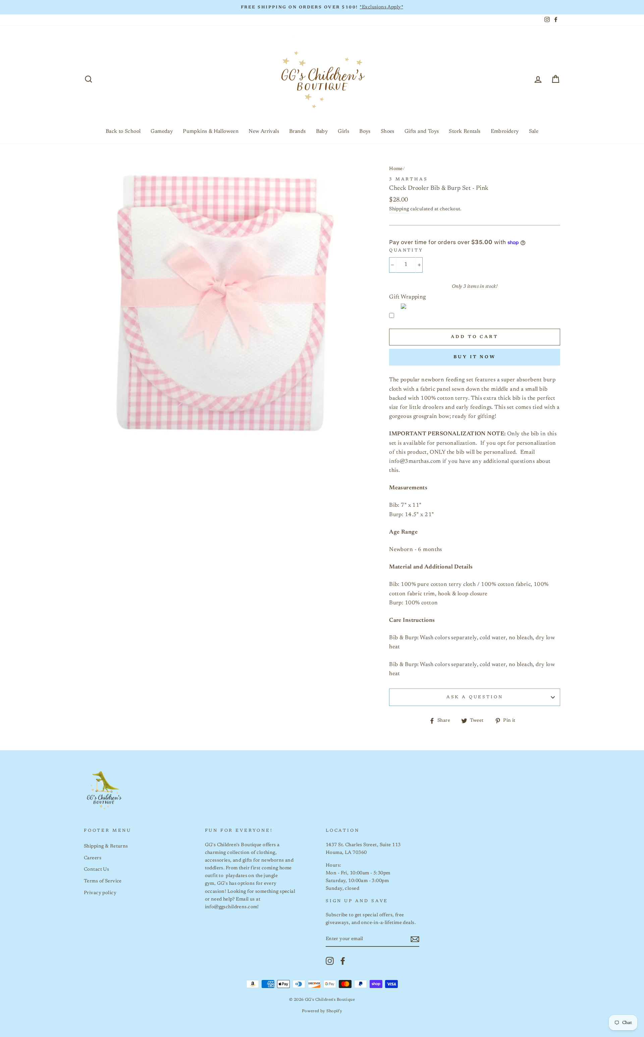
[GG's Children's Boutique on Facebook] (343, 961)
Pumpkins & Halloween (210, 131)
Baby (322, 131)
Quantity (406, 251)
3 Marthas (408, 179)
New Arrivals (264, 131)
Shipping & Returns (106, 846)
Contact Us (96, 869)
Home (396, 168)
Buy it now (474, 357)
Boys (365, 131)
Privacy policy (100, 892)
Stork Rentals (464, 131)
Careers (92, 858)
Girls (343, 131)
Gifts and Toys (422, 131)
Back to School (123, 131)
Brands (297, 131)
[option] (322, 7)
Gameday (162, 131)
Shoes (387, 131)
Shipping (399, 209)
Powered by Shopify (322, 1011)
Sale (534, 131)
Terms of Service (103, 881)
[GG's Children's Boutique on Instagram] (330, 961)
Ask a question (474, 697)
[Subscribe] (415, 939)
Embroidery (505, 131)
